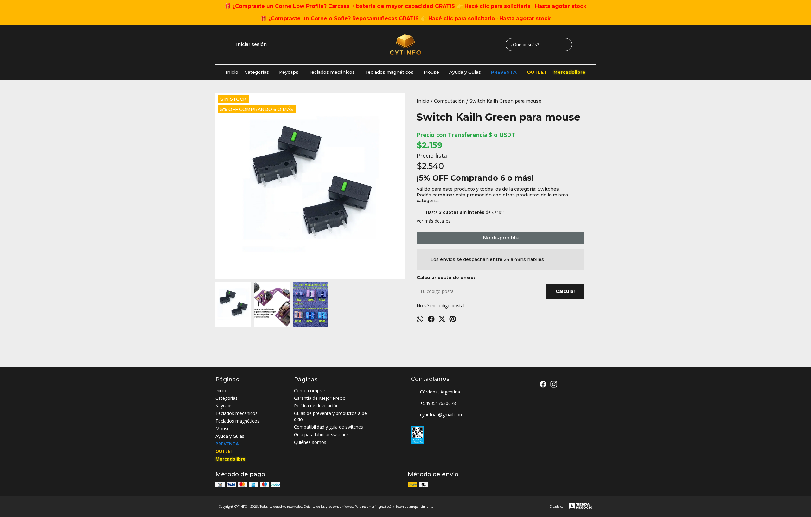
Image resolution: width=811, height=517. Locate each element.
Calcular (565, 291)
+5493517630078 (438, 403)
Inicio (232, 72)
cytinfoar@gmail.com (441, 415)
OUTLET (537, 72)
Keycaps (288, 72)
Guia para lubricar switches (321, 434)
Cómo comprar (309, 390)
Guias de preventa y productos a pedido (330, 416)
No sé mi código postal (440, 306)
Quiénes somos (310, 442)
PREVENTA (504, 72)
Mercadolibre (569, 72)
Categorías (257, 72)
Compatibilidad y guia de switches (328, 427)
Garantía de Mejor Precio (320, 398)
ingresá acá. (384, 506)
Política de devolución (316, 406)
